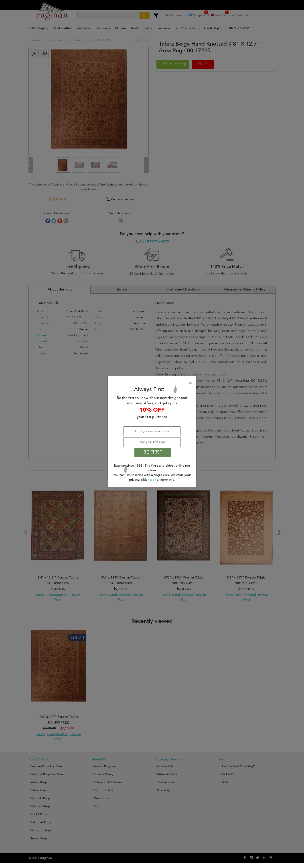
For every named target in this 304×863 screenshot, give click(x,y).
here (151, 479)
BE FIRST (152, 452)
